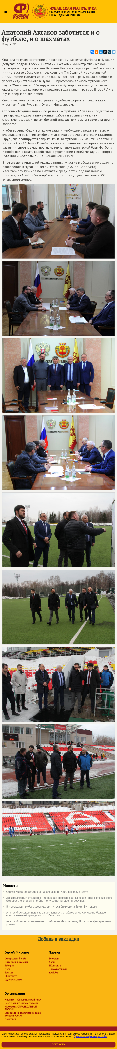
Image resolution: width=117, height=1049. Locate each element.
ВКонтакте (11, 976)
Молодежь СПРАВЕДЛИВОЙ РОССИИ (21, 1008)
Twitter (9, 972)
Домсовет (10, 1019)
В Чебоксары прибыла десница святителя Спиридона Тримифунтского (50, 907)
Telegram (10, 965)
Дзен (7, 969)
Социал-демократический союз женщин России (23, 1014)
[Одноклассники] (96, 52)
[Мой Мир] (101, 52)
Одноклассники (13, 979)
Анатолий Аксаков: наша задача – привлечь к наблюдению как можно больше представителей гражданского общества (54, 914)
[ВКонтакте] (92, 52)
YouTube (53, 972)
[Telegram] (113, 52)
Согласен (59, 1044)
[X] (105, 52)
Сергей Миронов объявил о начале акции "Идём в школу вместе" (46, 892)
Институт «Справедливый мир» (23, 999)
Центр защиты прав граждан (21, 1003)
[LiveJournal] (109, 52)
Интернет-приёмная (16, 962)
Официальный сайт (15, 958)
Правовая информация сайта (90, 1036)
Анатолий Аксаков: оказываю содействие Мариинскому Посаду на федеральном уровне (57, 923)
